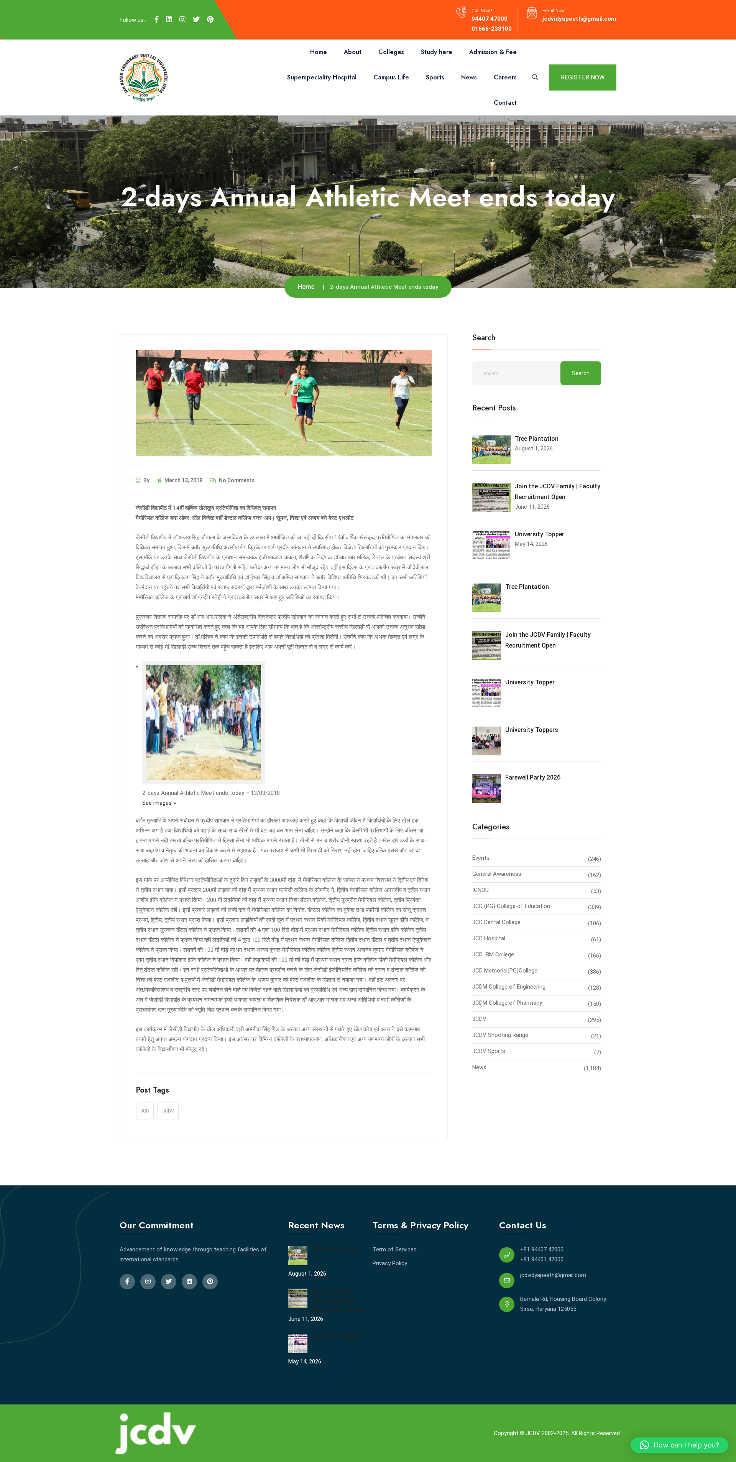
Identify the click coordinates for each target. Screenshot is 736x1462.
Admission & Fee (493, 52)
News (469, 77)
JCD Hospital (488, 938)
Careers (505, 77)
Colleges (391, 52)
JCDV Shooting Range (500, 1035)
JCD (144, 1111)
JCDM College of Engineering (508, 986)
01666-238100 (492, 28)
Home (318, 52)
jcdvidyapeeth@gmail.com (579, 18)
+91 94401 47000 (542, 1259)
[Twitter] (196, 20)
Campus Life (391, 77)
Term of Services (395, 1249)
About (352, 52)
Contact (505, 102)
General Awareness (496, 873)
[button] (679, 1445)
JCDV (168, 1111)
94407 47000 (490, 18)
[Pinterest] (210, 20)
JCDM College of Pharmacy (507, 1002)
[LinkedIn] (169, 20)
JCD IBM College (493, 954)
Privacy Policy (390, 1263)
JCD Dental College (496, 922)
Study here (436, 52)
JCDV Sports (488, 1051)
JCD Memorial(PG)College (504, 970)
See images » (159, 802)
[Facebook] (156, 20)
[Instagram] (182, 20)
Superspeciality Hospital (321, 77)
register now (583, 77)
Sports (435, 77)
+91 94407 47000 (542, 1249)
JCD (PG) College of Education (511, 906)
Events (481, 857)
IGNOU (480, 890)
